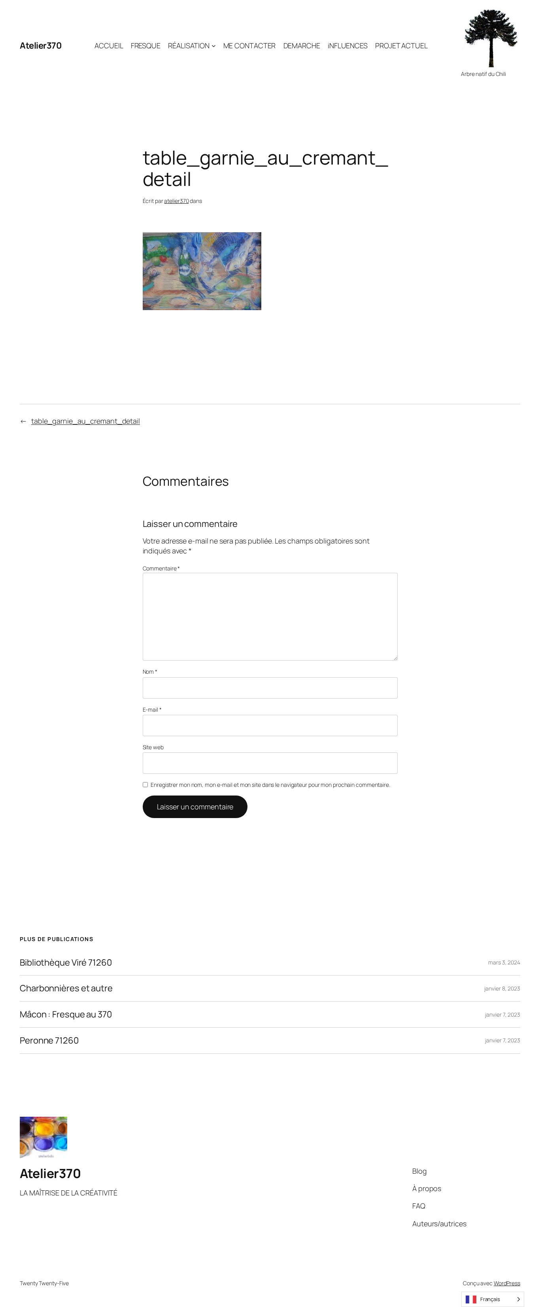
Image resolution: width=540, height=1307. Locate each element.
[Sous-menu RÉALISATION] (213, 46)
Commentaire (161, 568)
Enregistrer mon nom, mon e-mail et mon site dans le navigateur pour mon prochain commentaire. (270, 784)
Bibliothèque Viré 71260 (66, 963)
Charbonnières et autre (66, 988)
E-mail (152, 709)
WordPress (507, 1283)
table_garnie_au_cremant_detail (85, 421)
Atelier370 (40, 45)
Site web (153, 747)
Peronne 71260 (49, 1041)
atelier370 (176, 201)
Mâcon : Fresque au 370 (66, 1014)
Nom (150, 671)
